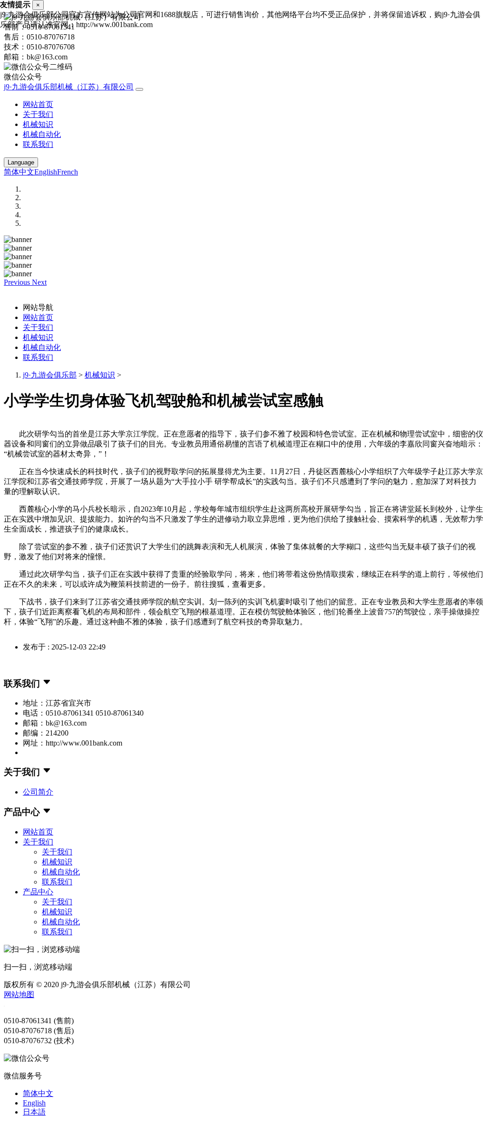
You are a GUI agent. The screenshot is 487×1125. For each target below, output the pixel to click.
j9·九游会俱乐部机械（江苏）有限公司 (69, 87)
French (67, 172)
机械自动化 (42, 134)
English (45, 172)
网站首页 (38, 104)
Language (21, 162)
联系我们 (38, 144)
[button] (18, 282)
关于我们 (38, 114)
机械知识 (38, 124)
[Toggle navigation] (139, 89)
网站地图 (19, 994)
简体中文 (19, 172)
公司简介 (38, 792)
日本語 (34, 1112)
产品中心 (38, 892)
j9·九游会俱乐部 (50, 375)
